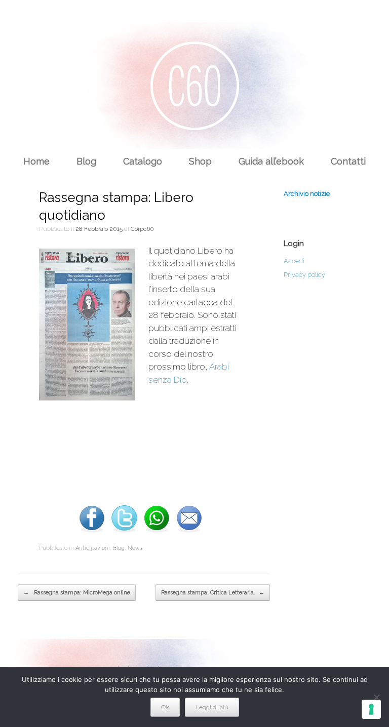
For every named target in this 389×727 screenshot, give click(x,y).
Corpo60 (142, 228)
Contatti (348, 161)
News (135, 548)
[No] (376, 697)
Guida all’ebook (271, 161)
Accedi (294, 261)
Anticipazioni (92, 548)
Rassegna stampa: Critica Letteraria (212, 592)
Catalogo (142, 161)
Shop (200, 161)
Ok (165, 707)
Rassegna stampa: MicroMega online (76, 592)
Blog (86, 161)
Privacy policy (304, 274)
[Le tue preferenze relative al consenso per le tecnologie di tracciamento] (371, 709)
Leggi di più (212, 707)
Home (36, 161)
